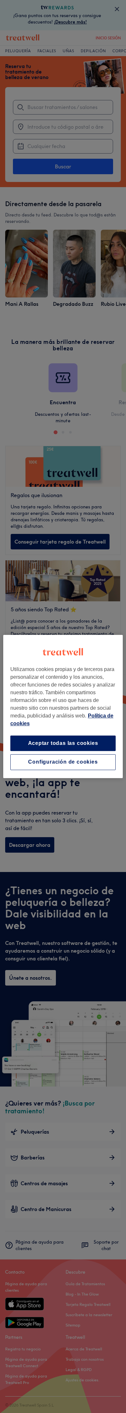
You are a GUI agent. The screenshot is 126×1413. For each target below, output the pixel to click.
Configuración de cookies (63, 762)
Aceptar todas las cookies (63, 743)
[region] (63, 706)
